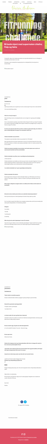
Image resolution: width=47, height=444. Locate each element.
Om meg (4, 1)
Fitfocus (40, 1)
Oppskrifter (16, 1)
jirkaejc (5, 98)
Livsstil (23, 1)
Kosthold (29, 1)
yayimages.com (7, 101)
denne (5, 364)
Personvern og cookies (31, 437)
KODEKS (26, 439)
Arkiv (35, 1)
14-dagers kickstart (27, 3)
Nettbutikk (15, 3)
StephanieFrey (7, 288)
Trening (10, 1)
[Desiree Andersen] (23, 7)
